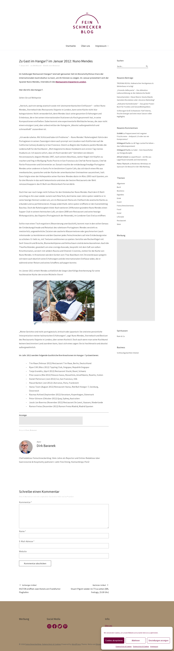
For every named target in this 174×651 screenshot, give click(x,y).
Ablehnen (136, 640)
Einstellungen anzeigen (158, 640)
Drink (119, 198)
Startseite (71, 45)
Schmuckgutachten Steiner (128, 353)
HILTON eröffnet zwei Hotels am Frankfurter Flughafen (39, 589)
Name (22, 531)
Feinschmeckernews (125, 205)
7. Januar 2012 (24, 66)
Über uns (85, 45)
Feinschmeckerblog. (33, 644)
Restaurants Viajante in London (71, 81)
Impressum (154, 646)
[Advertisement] (51, 420)
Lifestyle (120, 217)
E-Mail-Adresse (26, 541)
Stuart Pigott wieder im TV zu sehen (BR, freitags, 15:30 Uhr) (90, 589)
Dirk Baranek (37, 66)
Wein (119, 224)
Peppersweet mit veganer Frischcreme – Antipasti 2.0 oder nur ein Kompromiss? (133, 136)
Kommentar (25, 502)
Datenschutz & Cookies (124, 646)
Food (119, 209)
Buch (119, 187)
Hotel (119, 213)
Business (120, 191)
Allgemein (121, 183)
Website (23, 551)
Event (27, 430)
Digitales (120, 194)
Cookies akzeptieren (114, 640)
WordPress (76, 644)
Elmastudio (100, 644)
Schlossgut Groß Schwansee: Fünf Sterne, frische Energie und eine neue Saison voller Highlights (134, 113)
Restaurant (33, 430)
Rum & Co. (121, 336)
